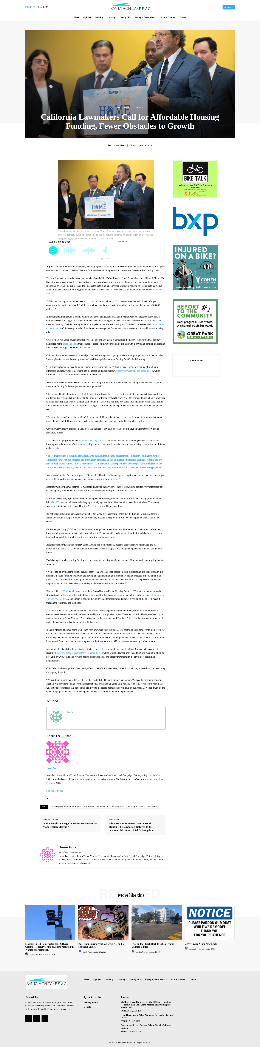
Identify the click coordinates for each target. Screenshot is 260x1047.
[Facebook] (186, 368)
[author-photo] (27, 955)
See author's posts (54, 790)
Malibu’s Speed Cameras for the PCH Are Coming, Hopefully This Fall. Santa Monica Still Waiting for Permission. (49, 947)
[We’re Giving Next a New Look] (210, 922)
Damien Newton (36, 955)
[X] (193, 368)
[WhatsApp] (207, 368)
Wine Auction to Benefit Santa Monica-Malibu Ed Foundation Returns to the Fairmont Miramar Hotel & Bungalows (131, 826)
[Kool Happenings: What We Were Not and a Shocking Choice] (103, 922)
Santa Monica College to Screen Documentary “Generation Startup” (70, 825)
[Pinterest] (200, 368)
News (139, 107)
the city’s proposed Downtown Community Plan (80, 653)
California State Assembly (96, 807)
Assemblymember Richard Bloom (65, 807)
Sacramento (152, 807)
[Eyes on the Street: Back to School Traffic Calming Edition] (157, 922)
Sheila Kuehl (87, 952)
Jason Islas (118, 145)
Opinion (124, 1021)
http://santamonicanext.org (70, 852)
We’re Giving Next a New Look (201, 944)
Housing (123, 107)
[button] (44, 7)
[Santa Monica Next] (130, 7)
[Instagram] (36, 1018)
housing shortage (135, 807)
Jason (70, 712)
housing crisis (118, 807)
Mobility (125, 1011)
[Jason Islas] (47, 854)
